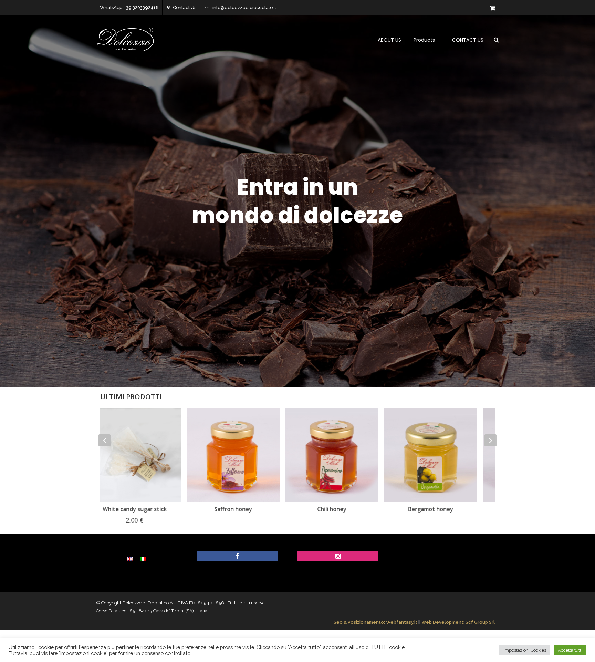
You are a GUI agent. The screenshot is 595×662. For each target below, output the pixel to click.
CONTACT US (467, 40)
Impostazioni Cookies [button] (524, 650)
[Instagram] (338, 556)
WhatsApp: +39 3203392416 (129, 7)
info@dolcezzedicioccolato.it (244, 7)
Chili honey (248, 509)
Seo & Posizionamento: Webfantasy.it (375, 622)
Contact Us (184, 7)
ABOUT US (389, 40)
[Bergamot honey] (347, 455)
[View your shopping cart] (492, 8)
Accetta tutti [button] (570, 650)
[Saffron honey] (149, 455)
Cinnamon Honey (445, 509)
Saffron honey (149, 509)
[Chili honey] (248, 455)
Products (424, 40)
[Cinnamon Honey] (445, 455)
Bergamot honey (346, 509)
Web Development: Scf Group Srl (458, 622)
